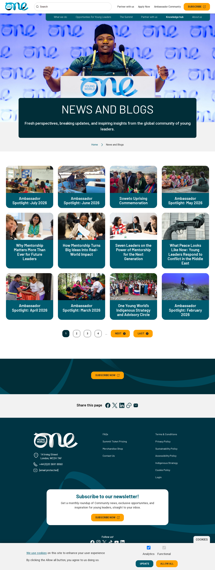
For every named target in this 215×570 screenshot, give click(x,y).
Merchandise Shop (113, 448)
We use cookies (36, 552)
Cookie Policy (162, 469)
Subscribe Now (105, 375)
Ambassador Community (167, 6)
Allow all (167, 563)
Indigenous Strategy (166, 462)
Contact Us (109, 455)
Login (158, 477)
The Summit (126, 17)
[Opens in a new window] (107, 405)
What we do (60, 17)
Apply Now (144, 6)
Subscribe (194, 6)
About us (197, 17)
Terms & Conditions (166, 434)
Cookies (202, 539)
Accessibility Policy (165, 455)
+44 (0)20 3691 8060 (51, 464)
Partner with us (125, 6)
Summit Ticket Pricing (115, 441)
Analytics (149, 554)
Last (141, 333)
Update (144, 563)
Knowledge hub (175, 17)
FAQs (105, 434)
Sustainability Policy (166, 448)
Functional (164, 554)
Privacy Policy (162, 441)
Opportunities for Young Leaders (93, 17)
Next (118, 333)
